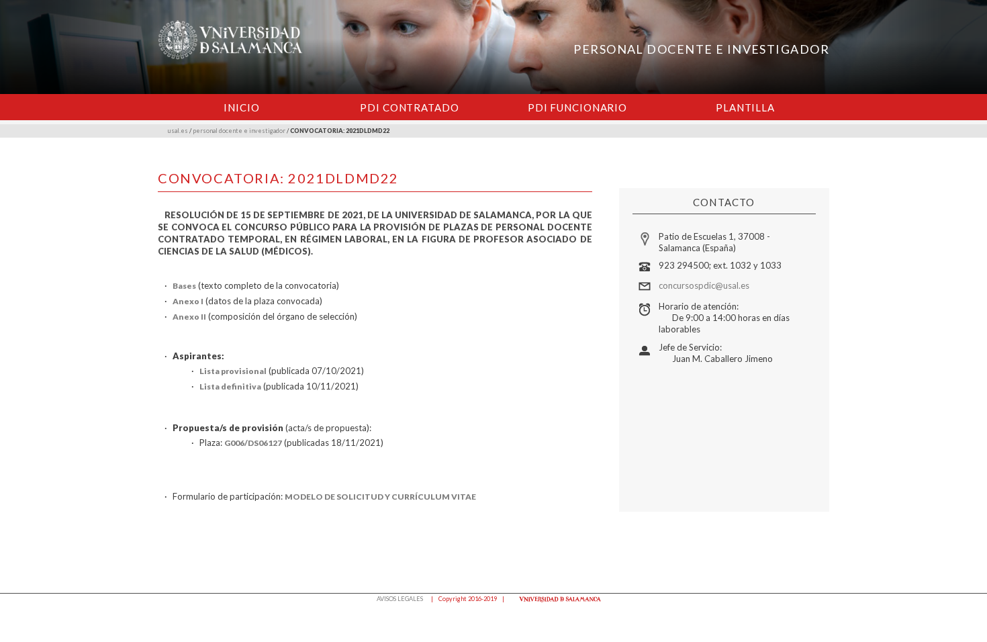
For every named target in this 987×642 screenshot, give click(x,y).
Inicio (241, 107)
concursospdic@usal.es (704, 285)
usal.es (178, 130)
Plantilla (745, 107)
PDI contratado (409, 107)
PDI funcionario (577, 107)
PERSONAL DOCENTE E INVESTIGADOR (701, 49)
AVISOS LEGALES (400, 598)
